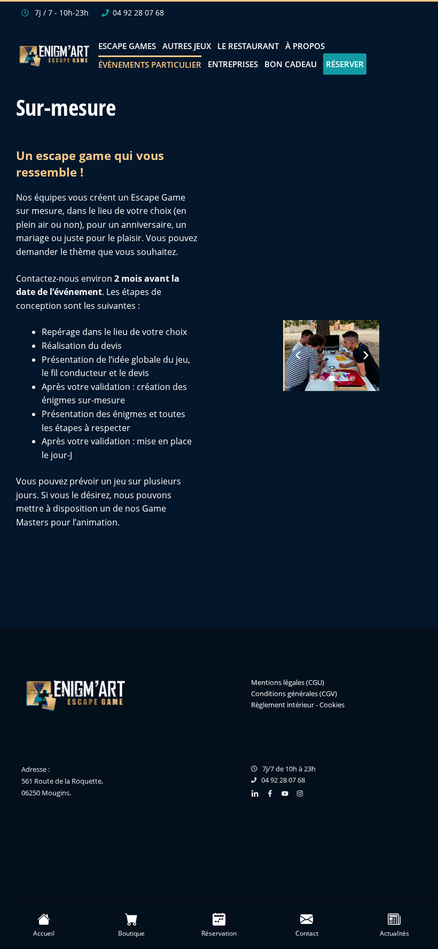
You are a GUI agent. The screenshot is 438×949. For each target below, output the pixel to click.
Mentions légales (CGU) (287, 682)
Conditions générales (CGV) (294, 693)
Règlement (268, 704)
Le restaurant (248, 46)
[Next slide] (366, 355)
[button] (312, 378)
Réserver (345, 64)
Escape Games (127, 46)
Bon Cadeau (290, 64)
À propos (305, 46)
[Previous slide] (298, 355)
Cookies (332, 704)
